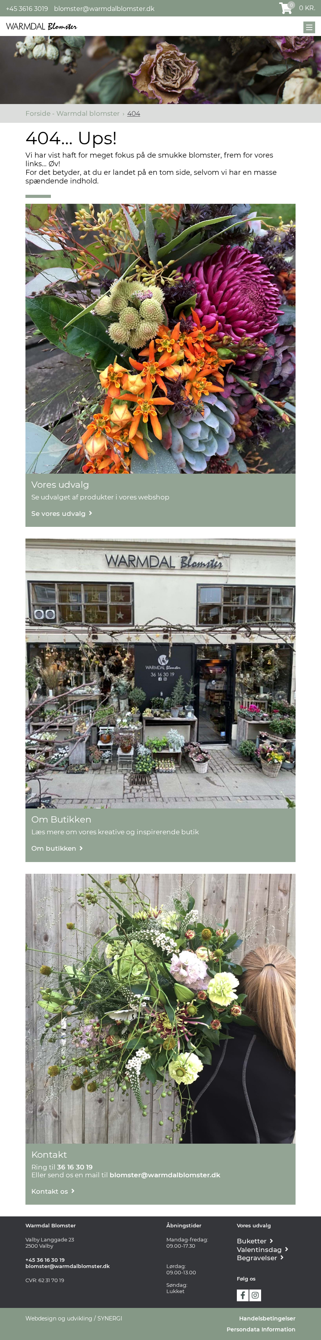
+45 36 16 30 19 (45, 1260)
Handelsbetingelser (267, 1318)
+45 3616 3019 (27, 9)
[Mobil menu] (309, 27)
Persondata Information (261, 1329)
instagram (255, 1295)
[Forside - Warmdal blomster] (42, 26)
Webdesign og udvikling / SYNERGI (73, 1318)
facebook (243, 1295)
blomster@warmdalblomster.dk (104, 9)
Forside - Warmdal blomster (72, 113)
